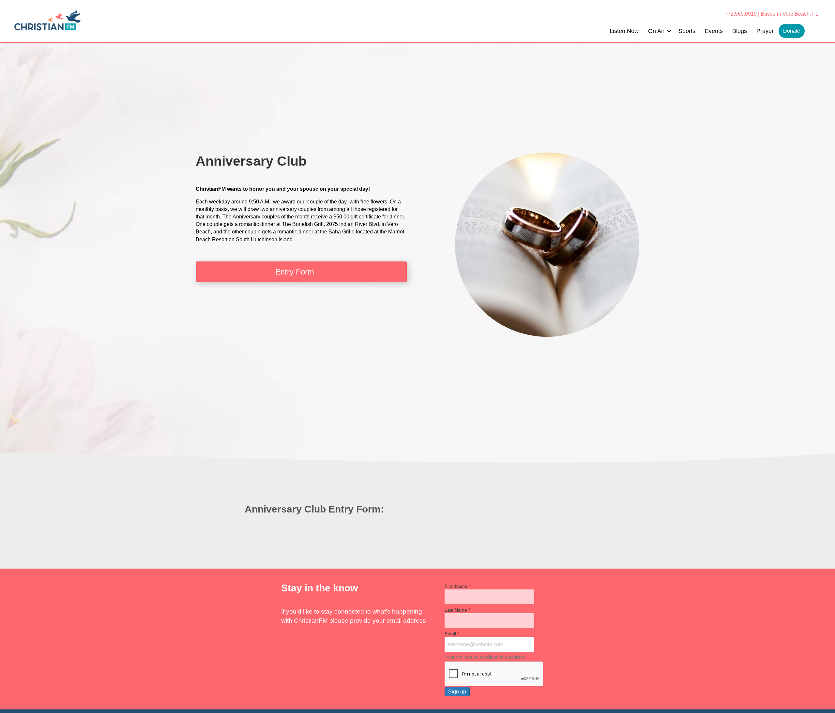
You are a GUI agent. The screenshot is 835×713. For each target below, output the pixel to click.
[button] (669, 30)
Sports (686, 31)
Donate (791, 31)
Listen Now (624, 31)
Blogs (739, 31)
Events (714, 31)
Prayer (765, 31)
